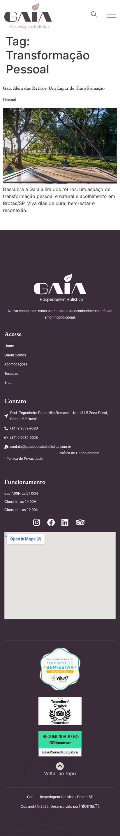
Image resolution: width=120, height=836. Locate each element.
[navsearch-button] (94, 14)
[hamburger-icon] (108, 16)
